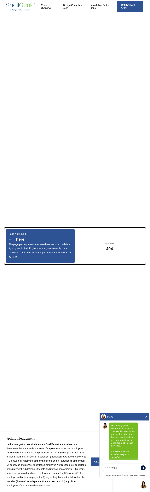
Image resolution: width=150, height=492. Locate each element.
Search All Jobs (128, 6)
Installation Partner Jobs (100, 6)
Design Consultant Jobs (72, 6)
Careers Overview (46, 6)
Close (98, 461)
